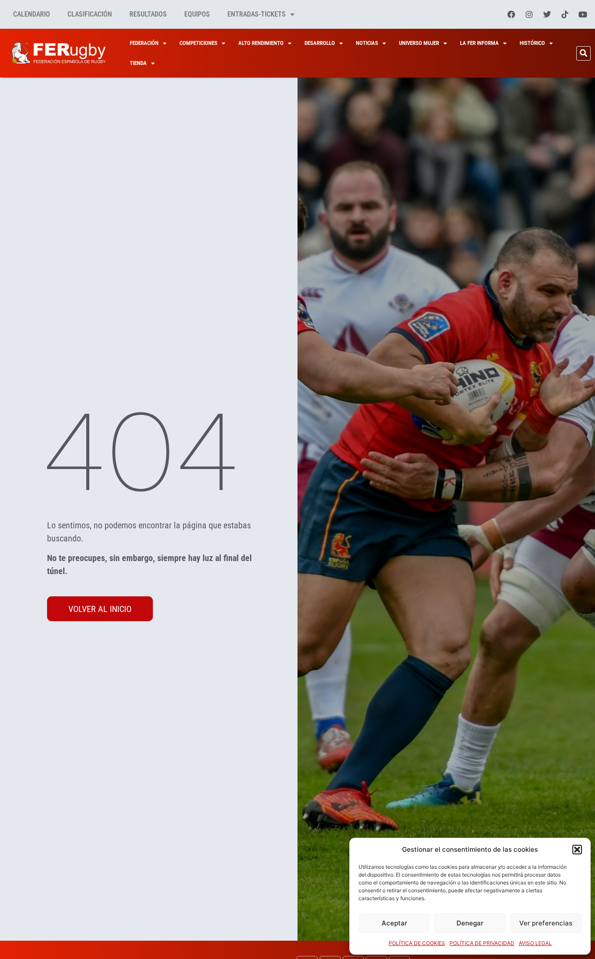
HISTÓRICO (532, 43)
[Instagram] (529, 14)
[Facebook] (511, 14)
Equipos (197, 14)
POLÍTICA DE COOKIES (417, 943)
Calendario (31, 14)
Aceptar (394, 923)
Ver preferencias (545, 923)
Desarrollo (319, 43)
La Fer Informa (479, 43)
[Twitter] (547, 14)
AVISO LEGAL (535, 943)
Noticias (367, 43)
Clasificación (90, 14)
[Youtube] (583, 14)
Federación (144, 43)
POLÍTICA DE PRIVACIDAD (482, 943)
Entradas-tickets (256, 14)
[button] (577, 849)
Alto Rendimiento (261, 43)
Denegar (469, 923)
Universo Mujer (419, 43)
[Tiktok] (565, 14)
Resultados (148, 14)
